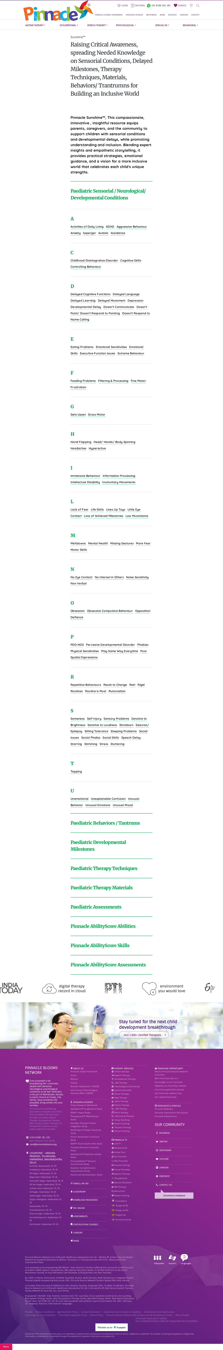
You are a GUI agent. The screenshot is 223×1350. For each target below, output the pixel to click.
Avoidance (118, 233)
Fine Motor (138, 381)
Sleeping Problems (124, 731)
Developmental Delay (86, 307)
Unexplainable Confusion (108, 799)
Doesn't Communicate (118, 307)
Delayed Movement (111, 300)
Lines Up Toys (115, 509)
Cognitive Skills (130, 260)
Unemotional (79, 799)
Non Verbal (79, 583)
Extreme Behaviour (131, 353)
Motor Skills (79, 549)
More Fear (143, 543)
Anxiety (76, 233)
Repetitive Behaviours (86, 685)
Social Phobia (90, 737)
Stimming (90, 744)
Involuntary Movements (118, 482)
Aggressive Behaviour (132, 226)
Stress (104, 744)
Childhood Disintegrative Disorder (94, 260)
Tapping (76, 771)
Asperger (89, 233)
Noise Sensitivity (137, 577)
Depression (135, 300)
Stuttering (118, 744)
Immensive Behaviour (85, 476)
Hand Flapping (81, 442)
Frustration (78, 387)
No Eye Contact (81, 577)
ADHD (110, 226)
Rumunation (117, 691)
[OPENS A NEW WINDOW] (148, 5)
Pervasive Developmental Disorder (110, 644)
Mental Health (98, 543)
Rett (132, 685)
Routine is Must (95, 691)
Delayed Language (126, 294)
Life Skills (97, 509)
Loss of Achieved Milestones (103, 516)
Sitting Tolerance (96, 731)
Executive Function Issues (97, 353)
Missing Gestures (122, 543)
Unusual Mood (123, 805)
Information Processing (119, 476)
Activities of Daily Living (87, 226)
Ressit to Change (115, 685)
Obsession (78, 611)
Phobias (142, 644)
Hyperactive (97, 448)
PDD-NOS (77, 644)
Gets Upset (78, 414)
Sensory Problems (116, 718)
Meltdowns (78, 543)
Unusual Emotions (97, 805)
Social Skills (111, 737)
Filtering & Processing (113, 381)
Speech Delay (131, 737)
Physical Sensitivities (85, 651)
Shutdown (126, 725)
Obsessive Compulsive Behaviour (110, 611)
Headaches (78, 448)
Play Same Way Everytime (119, 651)
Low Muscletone (137, 516)
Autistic (103, 233)
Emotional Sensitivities (111, 347)
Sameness (78, 718)
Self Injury (94, 718)
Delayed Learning (83, 300)
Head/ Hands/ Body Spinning (114, 442)
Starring (76, 744)
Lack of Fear (80, 509)
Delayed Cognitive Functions (90, 294)
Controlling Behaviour (86, 266)
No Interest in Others (109, 577)
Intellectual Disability (85, 482)
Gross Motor (96, 414)
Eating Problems (82, 347)
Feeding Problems (83, 381)
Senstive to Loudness (102, 725)
